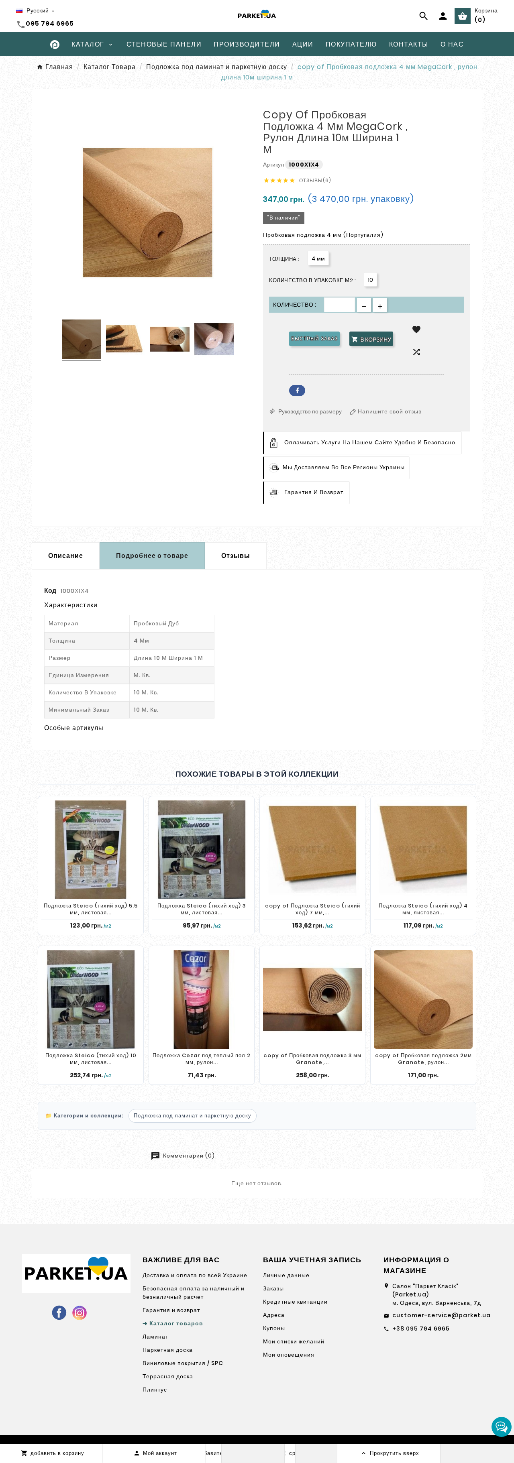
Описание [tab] (65, 555)
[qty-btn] (380, 305)
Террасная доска (168, 1376)
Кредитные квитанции (295, 1302)
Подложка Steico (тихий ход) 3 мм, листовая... (201, 909)
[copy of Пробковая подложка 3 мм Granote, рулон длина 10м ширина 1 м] (312, 999)
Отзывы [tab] (235, 555)
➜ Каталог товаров (173, 1323)
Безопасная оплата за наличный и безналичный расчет (194, 1292)
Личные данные (286, 1275)
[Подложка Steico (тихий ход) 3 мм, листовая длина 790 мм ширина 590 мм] (201, 849)
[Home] (54, 44)
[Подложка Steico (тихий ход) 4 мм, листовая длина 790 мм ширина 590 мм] (423, 849)
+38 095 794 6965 (421, 1329)
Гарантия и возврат (171, 1310)
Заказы (273, 1288)
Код (50, 590)
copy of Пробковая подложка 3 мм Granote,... (312, 1059)
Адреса (274, 1315)
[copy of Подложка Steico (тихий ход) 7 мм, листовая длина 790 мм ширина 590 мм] (312, 849)
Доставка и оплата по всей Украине (195, 1275)
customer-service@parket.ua (441, 1315)
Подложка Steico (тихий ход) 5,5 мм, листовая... (91, 909)
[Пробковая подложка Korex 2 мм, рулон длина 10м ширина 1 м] (81, 340)
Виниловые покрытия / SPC (183, 1363)
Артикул (274, 165)
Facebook (297, 390)
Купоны (274, 1328)
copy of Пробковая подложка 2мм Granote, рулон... (423, 1059)
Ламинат (155, 1337)
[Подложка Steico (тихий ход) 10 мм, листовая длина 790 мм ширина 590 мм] (90, 999)
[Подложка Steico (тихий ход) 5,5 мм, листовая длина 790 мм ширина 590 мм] (90, 849)
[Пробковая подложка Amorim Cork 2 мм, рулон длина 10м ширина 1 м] (214, 340)
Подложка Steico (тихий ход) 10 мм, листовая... (91, 1059)
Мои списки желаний (293, 1341)
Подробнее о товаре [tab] (152, 555)
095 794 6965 (50, 23)
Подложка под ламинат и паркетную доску (192, 1115)
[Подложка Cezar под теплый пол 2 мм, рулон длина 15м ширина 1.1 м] (201, 999)
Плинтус (155, 1390)
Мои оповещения (288, 1355)
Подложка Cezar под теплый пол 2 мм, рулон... (202, 1059)
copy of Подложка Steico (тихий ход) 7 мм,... (312, 909)
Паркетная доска (168, 1350)
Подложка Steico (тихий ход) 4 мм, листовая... (423, 909)
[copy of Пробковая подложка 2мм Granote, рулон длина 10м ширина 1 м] (423, 999)
